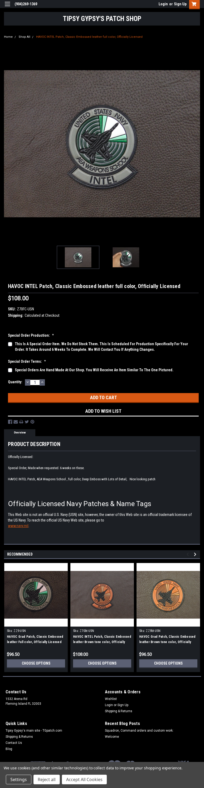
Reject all (47, 779)
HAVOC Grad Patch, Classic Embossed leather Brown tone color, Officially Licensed (167, 642)
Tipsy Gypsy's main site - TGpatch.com (34, 730)
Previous (8, 144)
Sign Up (180, 4)
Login (163, 4)
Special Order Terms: (27, 361)
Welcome (112, 737)
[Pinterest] (32, 422)
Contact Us (14, 743)
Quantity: (15, 382)
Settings (18, 779)
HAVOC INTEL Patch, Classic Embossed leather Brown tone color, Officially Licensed (102, 642)
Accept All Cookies (84, 779)
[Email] (16, 422)
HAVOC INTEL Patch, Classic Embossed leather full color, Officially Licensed (89, 37)
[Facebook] (10, 422)
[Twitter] (27, 422)
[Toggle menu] (7, 7)
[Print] (21, 422)
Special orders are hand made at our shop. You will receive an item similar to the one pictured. (94, 370)
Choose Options (36, 663)
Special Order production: (31, 335)
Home (8, 37)
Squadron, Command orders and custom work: (139, 730)
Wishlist (111, 699)
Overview (20, 432)
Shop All (24, 37)
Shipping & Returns (118, 711)
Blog (9, 749)
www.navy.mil (18, 526)
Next (196, 144)
